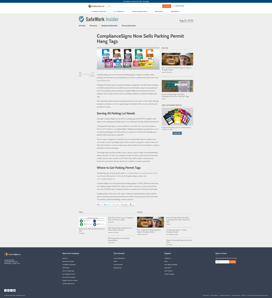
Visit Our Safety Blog (68, 271)
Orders (115, 261)
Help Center (167, 268)
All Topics (82, 26)
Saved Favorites (118, 264)
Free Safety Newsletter (170, 264)
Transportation (111, 242)
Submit (233, 262)
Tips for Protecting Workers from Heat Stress (179, 241)
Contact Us (167, 258)
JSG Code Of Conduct (68, 277)
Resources (93, 26)
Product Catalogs (169, 274)
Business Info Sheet (68, 261)
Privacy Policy (206, 295)
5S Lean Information (129, 26)
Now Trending (169, 244)
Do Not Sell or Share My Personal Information (257, 295)
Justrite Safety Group (68, 283)
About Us (65, 258)
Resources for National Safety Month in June (92, 230)
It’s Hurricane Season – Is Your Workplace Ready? (176, 231)
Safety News (82, 233)
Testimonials (65, 268)
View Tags (177, 133)
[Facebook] (5, 290)
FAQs (166, 261)
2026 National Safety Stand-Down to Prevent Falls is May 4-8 (120, 229)
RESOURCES (175, 11)
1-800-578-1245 (179, 6)
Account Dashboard (119, 258)
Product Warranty (214, 295)
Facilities (93, 72)
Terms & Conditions (235, 295)
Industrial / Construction (167, 72)
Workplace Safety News (109, 26)
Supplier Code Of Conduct (69, 280)
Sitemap (244, 295)
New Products (168, 271)
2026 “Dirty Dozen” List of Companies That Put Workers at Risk (120, 219)
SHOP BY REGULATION (139, 11)
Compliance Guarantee (69, 264)
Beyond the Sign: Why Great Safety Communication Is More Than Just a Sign (175, 95)
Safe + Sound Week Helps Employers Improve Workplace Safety (177, 69)
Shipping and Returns (225, 295)
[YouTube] (14, 290)
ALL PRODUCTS (119, 11)
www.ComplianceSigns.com (106, 179)
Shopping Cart (117, 268)
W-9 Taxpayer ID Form (68, 274)
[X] (11, 290)
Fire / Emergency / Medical (172, 234)
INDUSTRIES (158, 11)
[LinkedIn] (8, 290)
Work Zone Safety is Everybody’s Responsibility (119, 239)
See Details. (146, 1)
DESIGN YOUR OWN (99, 11)
